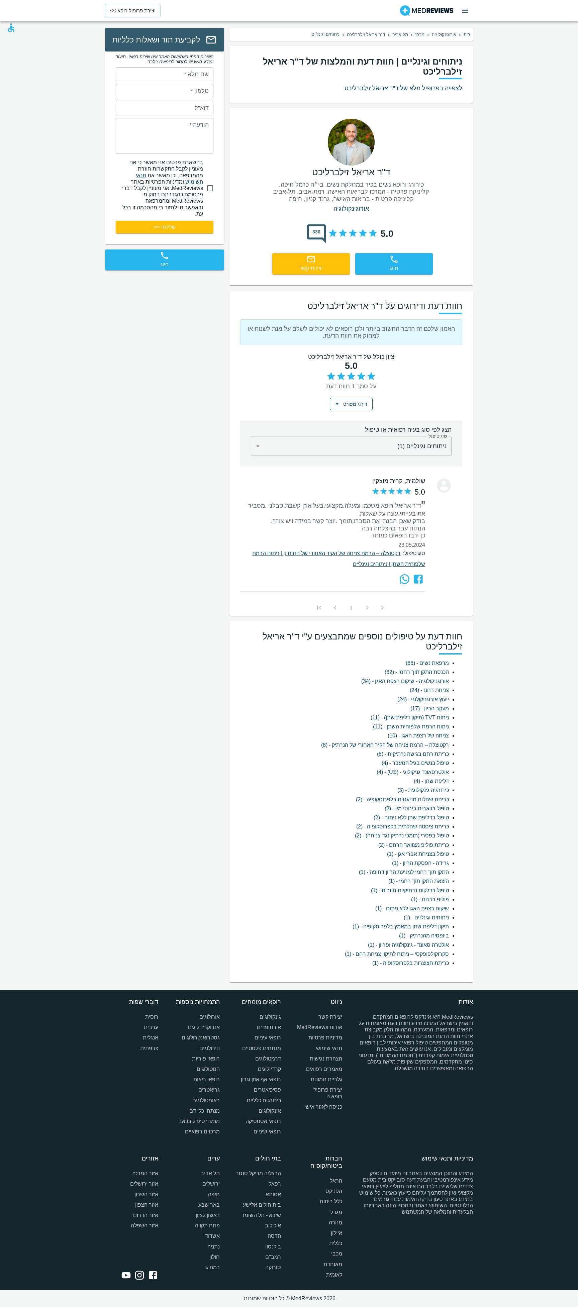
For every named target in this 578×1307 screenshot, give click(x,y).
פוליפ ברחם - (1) (430, 899)
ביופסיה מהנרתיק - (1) (424, 935)
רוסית (151, 1017)
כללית (335, 1243)
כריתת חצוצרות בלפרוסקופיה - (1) (410, 963)
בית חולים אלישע (262, 1205)
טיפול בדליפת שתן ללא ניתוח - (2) (411, 817)
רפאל (275, 1184)
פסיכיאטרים (267, 1090)
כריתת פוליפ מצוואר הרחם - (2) (413, 845)
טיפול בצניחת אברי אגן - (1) (418, 854)
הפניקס (333, 1191)
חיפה (213, 1194)
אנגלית (150, 1037)
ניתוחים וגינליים (372, 564)
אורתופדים (269, 1027)
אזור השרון (146, 1194)
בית (467, 34)
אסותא (273, 1194)
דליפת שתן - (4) (431, 781)
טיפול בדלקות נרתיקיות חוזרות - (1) (410, 890)
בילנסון (273, 1246)
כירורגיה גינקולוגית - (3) (423, 790)
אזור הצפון (146, 1205)
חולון (214, 1257)
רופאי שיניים (267, 1131)
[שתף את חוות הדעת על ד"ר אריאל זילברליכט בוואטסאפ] (404, 579)
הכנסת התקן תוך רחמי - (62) (417, 672)
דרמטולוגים (268, 1059)
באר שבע (208, 1205)
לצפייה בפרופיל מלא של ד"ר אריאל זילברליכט (403, 88)
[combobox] (351, 446)
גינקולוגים (270, 1017)
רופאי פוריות (205, 1059)
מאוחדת (332, 1264)
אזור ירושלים (144, 1184)
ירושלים (210, 1184)
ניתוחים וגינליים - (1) (426, 917)
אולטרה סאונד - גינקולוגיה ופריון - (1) (408, 945)
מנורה (335, 1222)
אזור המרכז (145, 1173)
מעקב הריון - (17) (429, 708)
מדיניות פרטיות (325, 1037)
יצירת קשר (330, 1017)
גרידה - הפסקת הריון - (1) (420, 863)
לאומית (334, 1275)
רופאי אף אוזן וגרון (261, 1079)
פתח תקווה (207, 1225)
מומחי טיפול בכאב (199, 1121)
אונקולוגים (270, 1111)
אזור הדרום (145, 1215)
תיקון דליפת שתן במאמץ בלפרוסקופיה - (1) (401, 926)
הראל (336, 1181)
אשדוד (212, 1236)
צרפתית (149, 1048)
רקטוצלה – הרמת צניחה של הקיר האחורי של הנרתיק (341, 553)
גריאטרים (208, 1090)
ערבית (151, 1027)
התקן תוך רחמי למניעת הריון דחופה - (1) (404, 872)
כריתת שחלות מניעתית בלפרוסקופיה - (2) (402, 799)
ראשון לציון (207, 1215)
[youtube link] (124, 1276)
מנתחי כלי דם (204, 1111)
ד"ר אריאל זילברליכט (366, 34)
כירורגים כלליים (264, 1100)
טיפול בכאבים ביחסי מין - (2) (417, 808)
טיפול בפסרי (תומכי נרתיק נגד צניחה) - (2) (402, 835)
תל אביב (400, 34)
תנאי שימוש (329, 1048)
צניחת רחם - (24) (429, 690)
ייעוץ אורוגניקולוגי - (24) (423, 699)
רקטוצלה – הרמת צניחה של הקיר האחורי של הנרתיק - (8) (385, 745)
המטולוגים (208, 1069)
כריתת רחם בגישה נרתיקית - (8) (413, 754)
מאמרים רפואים (324, 1069)
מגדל (336, 1212)
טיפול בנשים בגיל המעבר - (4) (415, 763)
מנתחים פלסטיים (261, 1048)
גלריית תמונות (326, 1079)
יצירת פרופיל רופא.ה (327, 1093)
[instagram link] (138, 1276)
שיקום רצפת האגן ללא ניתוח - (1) (412, 908)
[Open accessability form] (11, 27)
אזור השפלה (144, 1225)
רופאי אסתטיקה (263, 1121)
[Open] (258, 446)
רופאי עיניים (268, 1037)
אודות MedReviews (319, 1027)
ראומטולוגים (205, 1100)
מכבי (336, 1253)
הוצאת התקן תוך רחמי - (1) (418, 881)
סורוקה (273, 1267)
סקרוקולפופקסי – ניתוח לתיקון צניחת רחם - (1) (397, 954)
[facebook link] (151, 1276)
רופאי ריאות (206, 1079)
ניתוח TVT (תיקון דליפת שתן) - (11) (410, 717)
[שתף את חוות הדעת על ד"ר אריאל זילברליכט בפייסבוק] (418, 579)
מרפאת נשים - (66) (427, 663)
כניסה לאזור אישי (323, 1107)
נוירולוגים (209, 1048)
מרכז (419, 34)
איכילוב (273, 1225)
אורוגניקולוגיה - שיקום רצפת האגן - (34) (405, 681)
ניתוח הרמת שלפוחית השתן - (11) (411, 726)
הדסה (274, 1236)
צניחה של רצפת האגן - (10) (418, 735)
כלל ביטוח (331, 1201)
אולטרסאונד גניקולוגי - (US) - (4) (413, 772)
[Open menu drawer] (465, 11)
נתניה (213, 1246)
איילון (336, 1233)
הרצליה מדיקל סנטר (258, 1173)
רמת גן (211, 1267)
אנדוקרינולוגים (203, 1027)
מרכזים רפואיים (202, 1131)
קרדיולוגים (269, 1069)
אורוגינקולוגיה (444, 34)
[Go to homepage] (426, 10)
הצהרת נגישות (326, 1059)
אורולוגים (209, 1017)
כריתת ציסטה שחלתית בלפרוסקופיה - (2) (402, 826)
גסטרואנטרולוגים (200, 1037)
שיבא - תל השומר (261, 1215)
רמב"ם (273, 1257)
